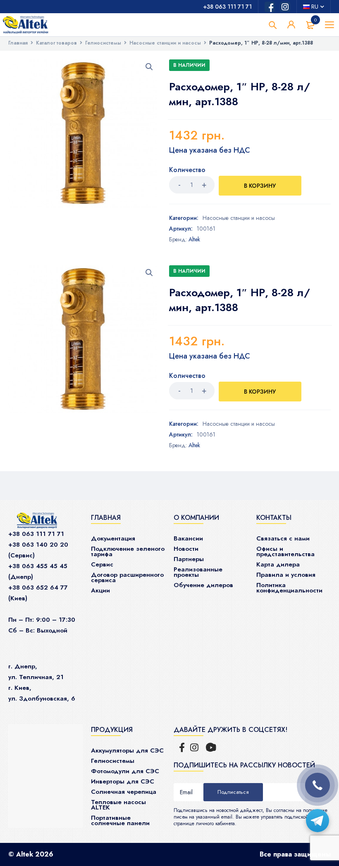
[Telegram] (317, 820)
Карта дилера (278, 564)
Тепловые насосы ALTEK (118, 805)
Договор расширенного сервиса (127, 577)
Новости (186, 548)
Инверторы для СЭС (122, 781)
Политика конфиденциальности (289, 587)
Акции (100, 590)
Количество (187, 170)
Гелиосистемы (103, 43)
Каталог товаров (56, 43)
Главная (18, 43)
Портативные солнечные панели (120, 820)
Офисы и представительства (285, 551)
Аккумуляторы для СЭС (127, 750)
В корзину (260, 186)
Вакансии (188, 538)
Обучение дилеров (203, 585)
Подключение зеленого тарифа (128, 551)
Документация (113, 538)
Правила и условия (285, 574)
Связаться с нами (283, 538)
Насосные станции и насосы (165, 43)
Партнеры (189, 559)
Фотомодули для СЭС (125, 771)
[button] (149, 66)
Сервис (102, 564)
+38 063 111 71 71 (227, 6)
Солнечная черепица (123, 791)
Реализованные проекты (198, 572)
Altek (194, 239)
